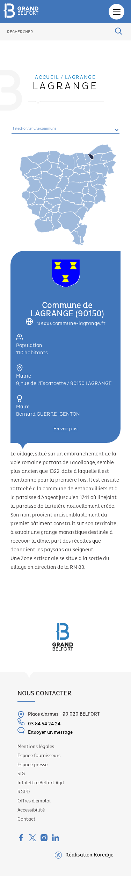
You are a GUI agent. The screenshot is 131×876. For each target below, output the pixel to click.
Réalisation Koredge (89, 855)
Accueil (47, 77)
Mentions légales (35, 746)
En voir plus (65, 428)
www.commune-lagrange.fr (70, 323)
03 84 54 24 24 (44, 724)
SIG (21, 774)
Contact (26, 819)
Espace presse (32, 765)
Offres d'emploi (34, 801)
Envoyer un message (50, 732)
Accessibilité (31, 810)
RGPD (23, 792)
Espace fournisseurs (38, 755)
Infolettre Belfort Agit (41, 783)
